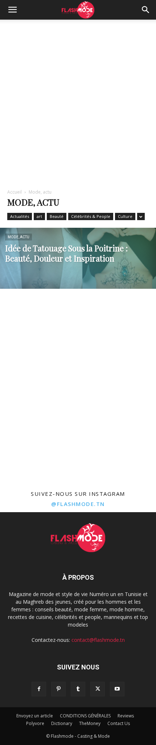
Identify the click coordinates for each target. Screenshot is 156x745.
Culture (125, 216)
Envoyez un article (34, 716)
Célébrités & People (90, 216)
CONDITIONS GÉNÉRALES (85, 716)
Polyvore (35, 723)
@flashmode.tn (78, 503)
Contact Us (118, 723)
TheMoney (89, 723)
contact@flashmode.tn (98, 639)
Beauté (56, 216)
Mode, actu (18, 237)
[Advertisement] (78, 101)
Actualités (19, 216)
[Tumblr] (78, 689)
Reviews (126, 716)
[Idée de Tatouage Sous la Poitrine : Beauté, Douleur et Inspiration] (78, 276)
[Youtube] (117, 689)
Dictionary (61, 723)
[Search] (146, 10)
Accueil (14, 192)
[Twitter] (97, 689)
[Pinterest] (58, 689)
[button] (12, 10)
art (39, 216)
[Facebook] (39, 689)
